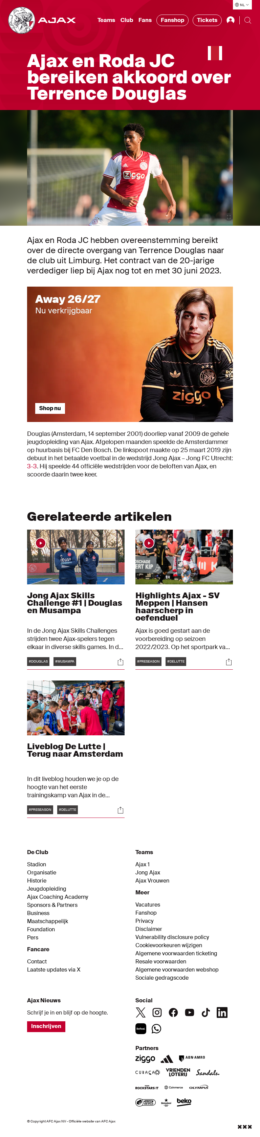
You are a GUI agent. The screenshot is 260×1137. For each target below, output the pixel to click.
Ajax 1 (142, 864)
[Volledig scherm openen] (229, 217)
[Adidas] (166, 1059)
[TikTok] (205, 1012)
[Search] (248, 20)
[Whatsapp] (156, 1028)
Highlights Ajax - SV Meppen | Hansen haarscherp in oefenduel (177, 606)
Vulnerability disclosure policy (172, 937)
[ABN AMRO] (192, 1059)
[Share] (120, 662)
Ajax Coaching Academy (57, 897)
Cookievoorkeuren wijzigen (168, 945)
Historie (36, 880)
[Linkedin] (222, 1012)
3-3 (32, 466)
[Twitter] (140, 1012)
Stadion (36, 864)
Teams (106, 20)
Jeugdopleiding (46, 889)
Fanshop (172, 20)
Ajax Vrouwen (152, 880)
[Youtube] (189, 1012)
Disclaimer (148, 929)
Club (127, 20)
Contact (37, 961)
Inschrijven (46, 1026)
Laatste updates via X (54, 969)
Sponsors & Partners (52, 905)
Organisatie (41, 872)
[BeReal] (140, 1028)
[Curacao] (147, 1073)
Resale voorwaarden (160, 961)
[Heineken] (166, 1103)
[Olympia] (199, 1088)
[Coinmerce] (173, 1088)
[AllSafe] (145, 1103)
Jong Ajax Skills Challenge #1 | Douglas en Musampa (74, 603)
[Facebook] (173, 1012)
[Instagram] (157, 1012)
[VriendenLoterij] (178, 1073)
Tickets (207, 20)
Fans (145, 20)
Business (38, 913)
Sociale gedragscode (162, 978)
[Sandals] (208, 1073)
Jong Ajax (147, 872)
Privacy (144, 921)
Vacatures (147, 904)
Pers (32, 937)
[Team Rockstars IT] (146, 1088)
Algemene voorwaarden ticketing (176, 953)
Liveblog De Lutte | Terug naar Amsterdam (75, 750)
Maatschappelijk (47, 921)
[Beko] (184, 1103)
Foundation (41, 929)
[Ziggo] (145, 1059)
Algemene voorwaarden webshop (177, 969)
